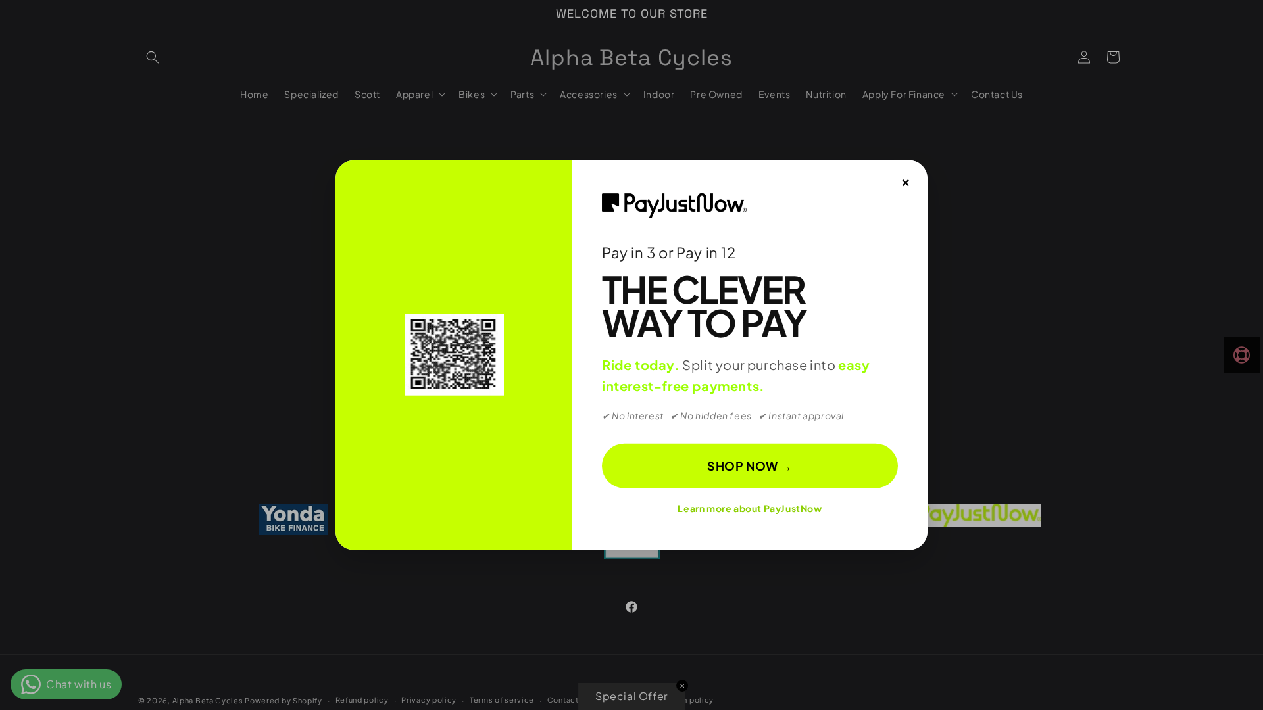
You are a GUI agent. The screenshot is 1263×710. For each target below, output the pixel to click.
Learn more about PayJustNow (750, 508)
